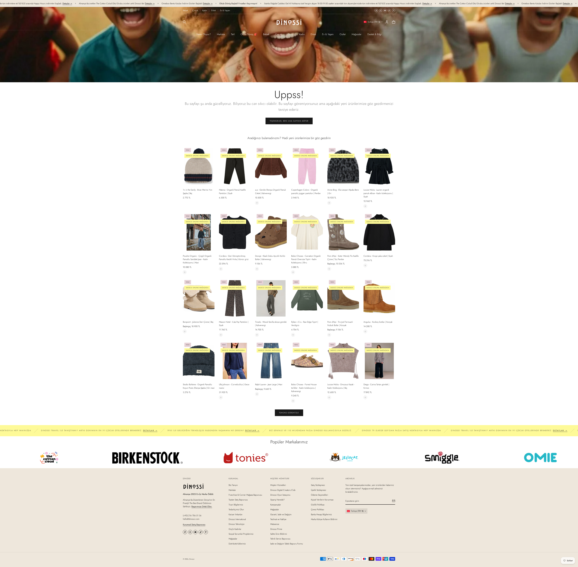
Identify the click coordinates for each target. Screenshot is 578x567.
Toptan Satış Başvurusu (238, 499)
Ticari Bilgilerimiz (236, 504)
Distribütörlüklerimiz (237, 543)
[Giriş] (387, 21)
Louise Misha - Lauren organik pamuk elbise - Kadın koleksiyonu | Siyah (378, 193)
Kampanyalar (275, 504)
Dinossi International (237, 519)
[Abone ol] (393, 501)
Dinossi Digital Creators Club (282, 489)
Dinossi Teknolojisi (236, 524)
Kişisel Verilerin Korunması (322, 499)
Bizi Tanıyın (233, 485)
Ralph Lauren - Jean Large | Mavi (268, 384)
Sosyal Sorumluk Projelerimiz (241, 533)
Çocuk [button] (278, 34)
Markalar (221, 34)
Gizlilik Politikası (318, 504)
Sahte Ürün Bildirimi (278, 533)
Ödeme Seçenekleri (319, 494)
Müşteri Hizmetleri (278, 485)
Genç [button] (290, 34)
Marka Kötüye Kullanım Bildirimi (324, 519)
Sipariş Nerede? (277, 499)
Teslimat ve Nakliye (278, 519)
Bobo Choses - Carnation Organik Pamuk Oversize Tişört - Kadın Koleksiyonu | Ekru (306, 259)
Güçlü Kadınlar (235, 528)
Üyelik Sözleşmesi (318, 489)
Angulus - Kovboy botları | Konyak (378, 321)
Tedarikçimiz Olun (236, 509)
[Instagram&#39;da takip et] (380, 10)
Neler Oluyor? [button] (204, 34)
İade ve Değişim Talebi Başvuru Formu (286, 543)
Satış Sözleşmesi (318, 485)
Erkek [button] (313, 34)
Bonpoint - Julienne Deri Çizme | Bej (198, 321)
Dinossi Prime (276, 528)
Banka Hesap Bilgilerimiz (321, 514)
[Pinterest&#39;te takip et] (393, 10)
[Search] (184, 21)
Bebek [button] (266, 34)
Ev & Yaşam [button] (328, 34)
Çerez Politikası (317, 509)
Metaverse (274, 524)
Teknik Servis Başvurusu (280, 538)
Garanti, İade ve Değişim (280, 514)
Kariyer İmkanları (235, 514)
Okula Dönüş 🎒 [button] (249, 34)
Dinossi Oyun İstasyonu (280, 494)
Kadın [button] (302, 34)
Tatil (233, 34)
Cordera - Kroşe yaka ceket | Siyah (378, 255)
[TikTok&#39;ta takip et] (389, 10)
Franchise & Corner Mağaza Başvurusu (245, 494)
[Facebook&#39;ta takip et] (376, 10)
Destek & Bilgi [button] (374, 34)
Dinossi (191, 559)
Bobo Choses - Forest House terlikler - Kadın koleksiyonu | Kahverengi (304, 388)
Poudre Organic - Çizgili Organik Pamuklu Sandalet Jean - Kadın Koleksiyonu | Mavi (197, 259)
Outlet (343, 34)
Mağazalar (356, 34)
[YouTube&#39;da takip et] (385, 10)
